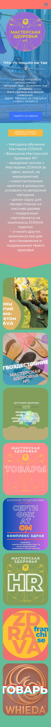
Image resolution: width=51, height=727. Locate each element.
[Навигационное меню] (46, 4)
